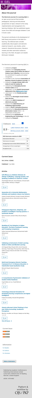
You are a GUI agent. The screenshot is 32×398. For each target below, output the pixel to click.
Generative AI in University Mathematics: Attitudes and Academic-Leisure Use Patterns (16, 193)
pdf (5, 187)
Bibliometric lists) (21, 91)
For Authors (6, 350)
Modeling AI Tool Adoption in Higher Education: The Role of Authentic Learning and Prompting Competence (15, 227)
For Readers (6, 348)
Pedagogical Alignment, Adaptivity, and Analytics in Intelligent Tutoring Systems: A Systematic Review (15, 211)
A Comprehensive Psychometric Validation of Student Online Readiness (16, 279)
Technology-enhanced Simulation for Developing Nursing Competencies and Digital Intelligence (16, 293)
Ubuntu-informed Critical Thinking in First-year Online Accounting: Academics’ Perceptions (15, 309)
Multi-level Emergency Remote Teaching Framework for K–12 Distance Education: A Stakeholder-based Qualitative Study (15, 264)
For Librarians (6, 353)
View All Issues (6, 321)
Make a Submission (9, 361)
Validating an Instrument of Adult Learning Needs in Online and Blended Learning (15, 244)
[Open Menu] (2, 2)
